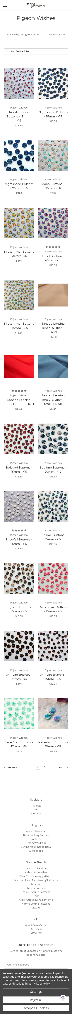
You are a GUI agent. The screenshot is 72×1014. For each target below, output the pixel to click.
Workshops (36, 850)
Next (62, 767)
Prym (36, 895)
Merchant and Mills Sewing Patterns (36, 880)
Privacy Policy (41, 983)
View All (36, 907)
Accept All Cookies (36, 1008)
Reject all (36, 1000)
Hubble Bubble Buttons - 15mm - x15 (19, 116)
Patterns (36, 839)
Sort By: (10, 51)
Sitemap (36, 813)
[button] (36, 34)
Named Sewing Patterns (36, 903)
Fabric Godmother (36, 872)
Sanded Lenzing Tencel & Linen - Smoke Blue (53, 399)
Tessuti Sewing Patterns (36, 892)
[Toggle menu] (5, 5)
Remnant (36, 884)
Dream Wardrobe (36, 843)
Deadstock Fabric (36, 868)
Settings (36, 992)
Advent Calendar (36, 831)
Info (36, 809)
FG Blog (36, 805)
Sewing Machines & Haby (36, 846)
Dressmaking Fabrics (36, 835)
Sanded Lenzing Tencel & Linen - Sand (53, 328)
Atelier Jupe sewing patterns (36, 899)
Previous (12, 767)
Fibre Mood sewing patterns (36, 876)
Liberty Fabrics (36, 888)
